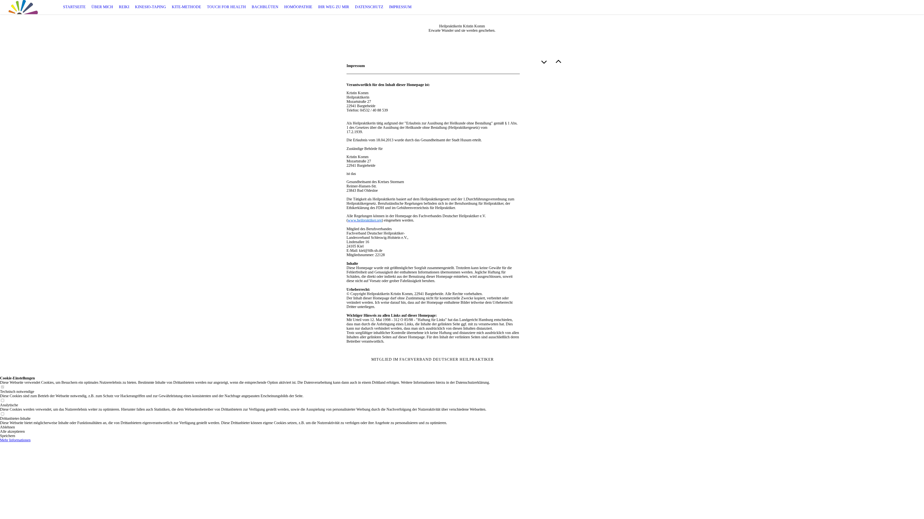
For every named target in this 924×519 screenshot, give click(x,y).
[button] (245, 427)
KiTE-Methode (186, 7)
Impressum (400, 7)
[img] (24, 7)
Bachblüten (265, 7)
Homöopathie (298, 7)
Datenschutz (369, 7)
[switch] (2, 387)
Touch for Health (226, 7)
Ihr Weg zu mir (333, 7)
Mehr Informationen (15, 440)
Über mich (102, 7)
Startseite (74, 7)
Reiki (124, 7)
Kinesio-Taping (150, 7)
